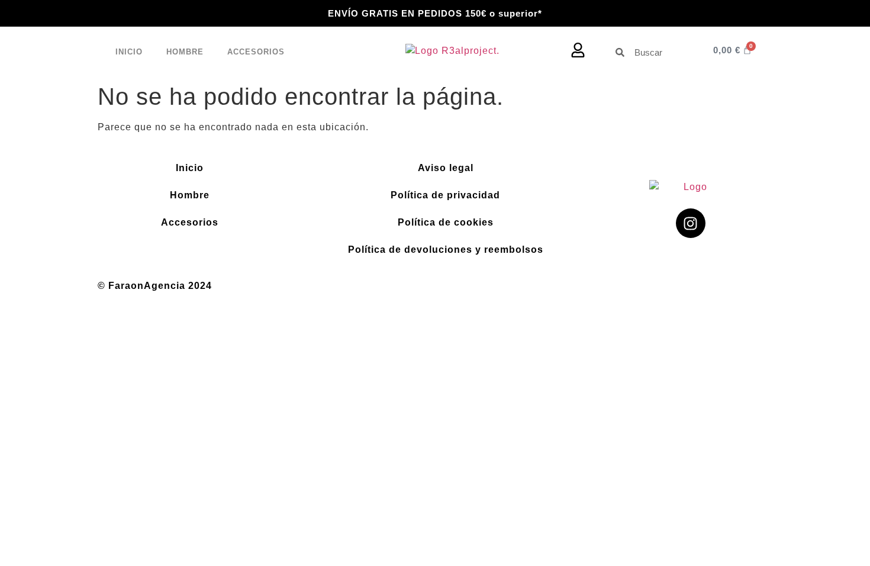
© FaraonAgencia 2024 (155, 286)
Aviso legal (445, 168)
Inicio (129, 51)
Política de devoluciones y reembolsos (445, 250)
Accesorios (256, 51)
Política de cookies (446, 222)
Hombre (185, 51)
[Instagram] (690, 223)
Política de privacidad (445, 195)
